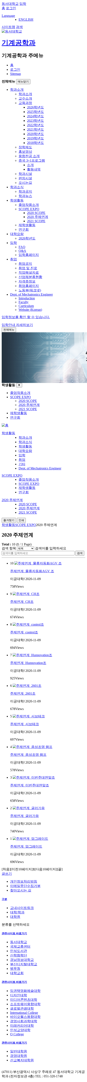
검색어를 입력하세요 (50, 548)
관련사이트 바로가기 (14, 933)
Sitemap (15, 74)
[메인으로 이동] (5, 425)
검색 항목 (9, 548)
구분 (4, 899)
